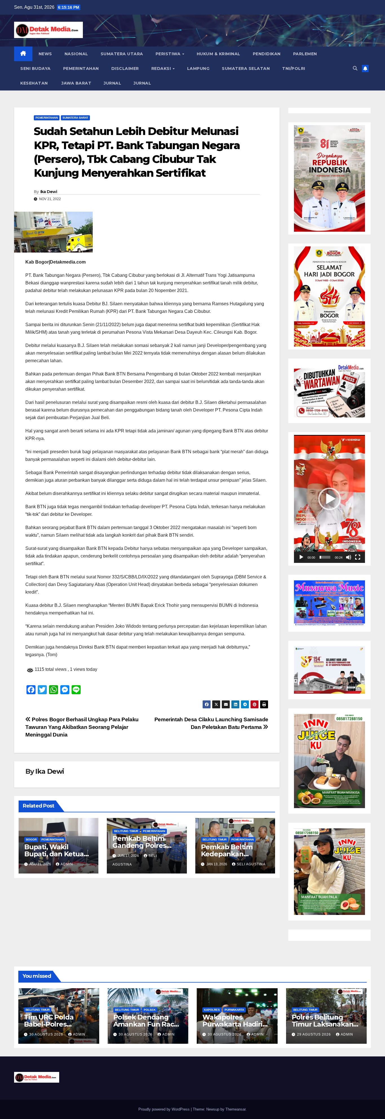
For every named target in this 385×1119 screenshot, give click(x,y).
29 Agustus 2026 (314, 1034)
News (45, 53)
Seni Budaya (35, 68)
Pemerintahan (81, 68)
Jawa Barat (76, 83)
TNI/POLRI (293, 68)
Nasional (76, 53)
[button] (355, 68)
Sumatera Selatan (246, 68)
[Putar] (301, 557)
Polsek (150, 1009)
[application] (329, 499)
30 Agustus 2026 (46, 1034)
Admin (67, 864)
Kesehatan (34, 83)
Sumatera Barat (75, 117)
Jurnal (112, 83)
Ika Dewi (48, 191)
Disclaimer (125, 68)
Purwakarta (234, 1009)
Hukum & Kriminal (218, 53)
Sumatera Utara (122, 53)
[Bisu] (348, 557)
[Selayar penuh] (357, 557)
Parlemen (305, 53)
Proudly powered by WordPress (164, 1109)
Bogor (31, 839)
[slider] (325, 557)
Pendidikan (267, 53)
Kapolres (212, 1009)
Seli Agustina (251, 864)
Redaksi (161, 68)
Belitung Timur (126, 831)
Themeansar (235, 1109)
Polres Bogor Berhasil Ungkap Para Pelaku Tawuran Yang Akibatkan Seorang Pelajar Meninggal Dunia (82, 727)
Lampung (198, 68)
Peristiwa (169, 53)
